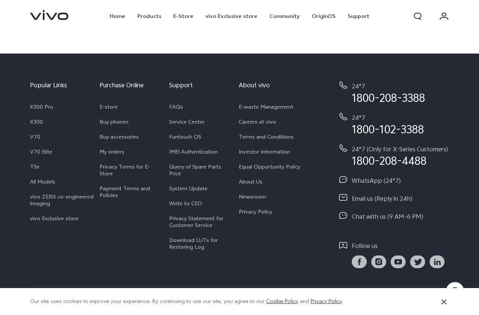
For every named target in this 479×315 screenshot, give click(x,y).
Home (117, 16)
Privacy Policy (255, 212)
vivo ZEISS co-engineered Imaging (62, 200)
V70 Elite (41, 152)
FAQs (176, 107)
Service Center (187, 122)
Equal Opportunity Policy (269, 167)
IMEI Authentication (193, 152)
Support (358, 16)
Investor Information (264, 152)
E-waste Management (266, 107)
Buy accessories (119, 137)
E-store (109, 107)
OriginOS (324, 16)
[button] (417, 16)
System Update (188, 188)
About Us (250, 182)
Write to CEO (185, 203)
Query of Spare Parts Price (195, 170)
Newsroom (252, 197)
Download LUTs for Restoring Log (193, 243)
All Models (42, 182)
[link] (49, 15)
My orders (112, 152)
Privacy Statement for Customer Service (196, 221)
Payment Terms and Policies (125, 191)
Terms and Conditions (266, 137)
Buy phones (114, 122)
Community (284, 16)
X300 (36, 122)
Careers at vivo (257, 122)
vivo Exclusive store (231, 16)
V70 (35, 137)
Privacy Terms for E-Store (125, 170)
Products (149, 16)
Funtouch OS (185, 137)
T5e (35, 167)
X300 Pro (41, 107)
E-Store (183, 16)
